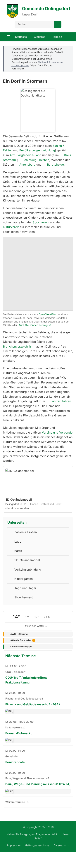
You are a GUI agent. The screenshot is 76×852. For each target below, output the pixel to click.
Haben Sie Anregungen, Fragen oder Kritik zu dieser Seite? (38, 836)
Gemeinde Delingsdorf (46, 8)
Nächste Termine (20, 656)
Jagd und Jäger (25, 588)
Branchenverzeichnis (17, 346)
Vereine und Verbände (57, 432)
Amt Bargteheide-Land (25, 155)
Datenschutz (61, 845)
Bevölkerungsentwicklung (37, 150)
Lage (17, 541)
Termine (57, 36)
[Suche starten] (57, 24)
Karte (18, 551)
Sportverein (41, 222)
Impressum (13, 845)
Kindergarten (23, 579)
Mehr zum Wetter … (36, 626)
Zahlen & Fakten (25, 532)
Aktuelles (39, 36)
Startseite (21, 36)
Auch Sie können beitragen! (35, 325)
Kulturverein (11, 227)
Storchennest (23, 597)
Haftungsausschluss (37, 845)
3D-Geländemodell (27, 560)
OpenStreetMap (48, 314)
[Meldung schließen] (68, 48)
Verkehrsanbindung (27, 569)
